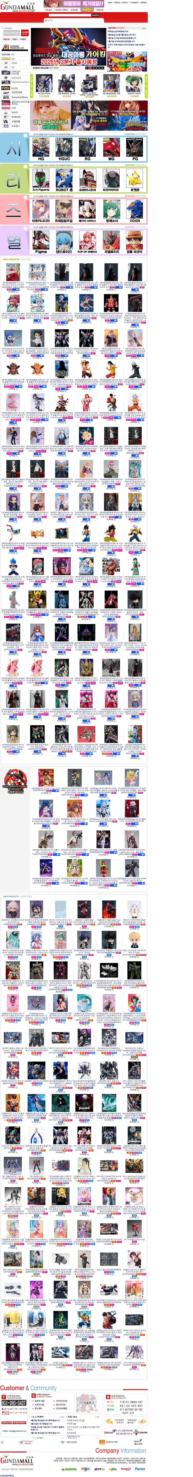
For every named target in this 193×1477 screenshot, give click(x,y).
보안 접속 (8, 28)
